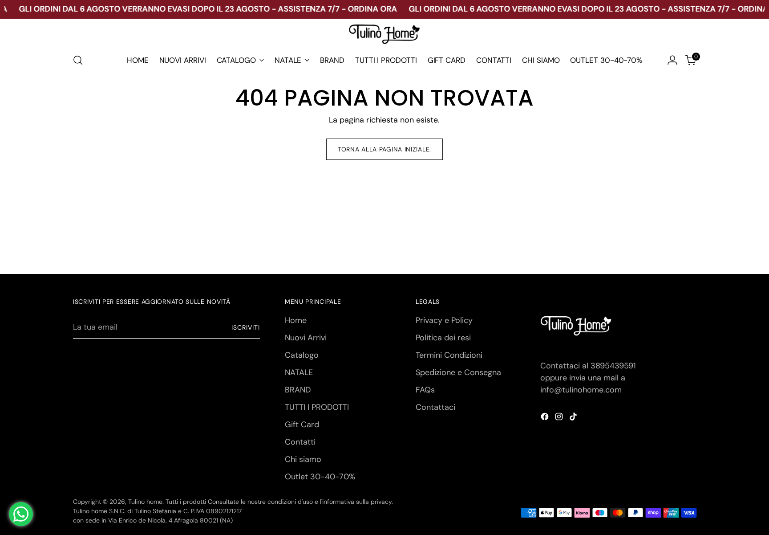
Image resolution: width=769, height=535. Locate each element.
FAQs (425, 389)
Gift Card (302, 424)
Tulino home (145, 502)
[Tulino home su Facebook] (545, 418)
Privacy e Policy (444, 320)
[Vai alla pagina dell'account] (672, 60)
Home (296, 320)
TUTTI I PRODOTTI (317, 407)
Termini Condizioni (449, 355)
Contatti (300, 442)
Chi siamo (303, 459)
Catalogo (302, 355)
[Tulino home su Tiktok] (574, 418)
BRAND (298, 389)
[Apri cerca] (78, 60)
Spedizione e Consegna (458, 372)
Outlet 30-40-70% (320, 476)
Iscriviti (245, 327)
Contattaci (435, 407)
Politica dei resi (443, 337)
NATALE (299, 372)
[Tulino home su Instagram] (559, 418)
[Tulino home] (384, 34)
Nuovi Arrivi (306, 337)
